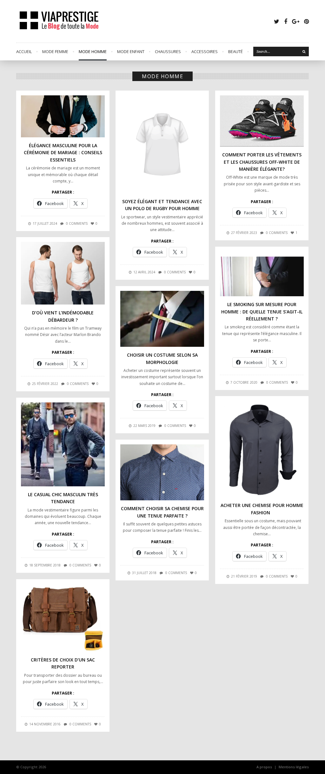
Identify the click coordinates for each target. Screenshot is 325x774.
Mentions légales (294, 766)
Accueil (24, 51)
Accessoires (204, 51)
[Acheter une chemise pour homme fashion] (262, 449)
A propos (264, 766)
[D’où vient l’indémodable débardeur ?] (63, 273)
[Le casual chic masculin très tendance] (63, 444)
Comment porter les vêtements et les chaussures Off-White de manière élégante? (262, 162)
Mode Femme (55, 51)
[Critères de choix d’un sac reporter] (63, 618)
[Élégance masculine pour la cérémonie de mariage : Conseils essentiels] (63, 116)
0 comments (77, 223)
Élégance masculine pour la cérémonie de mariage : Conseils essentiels (63, 152)
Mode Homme (93, 51)
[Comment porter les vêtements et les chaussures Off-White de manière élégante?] (262, 121)
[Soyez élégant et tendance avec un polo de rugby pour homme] (162, 144)
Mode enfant (130, 51)
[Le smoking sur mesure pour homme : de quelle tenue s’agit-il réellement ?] (262, 273)
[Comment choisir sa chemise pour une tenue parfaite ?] (162, 472)
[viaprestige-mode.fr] (59, 21)
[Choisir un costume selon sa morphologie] (162, 319)
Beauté (235, 51)
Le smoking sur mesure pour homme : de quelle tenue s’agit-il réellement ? (261, 311)
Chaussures (168, 51)
